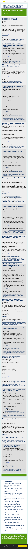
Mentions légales (10, 535)
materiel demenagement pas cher (12, 517)
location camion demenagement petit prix (13, 512)
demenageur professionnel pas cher (13, 43)
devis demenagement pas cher (9, 324)
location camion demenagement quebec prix (14, 495)
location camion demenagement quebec (14, 503)
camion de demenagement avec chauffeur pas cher (14, 469)
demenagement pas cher (9, 62)
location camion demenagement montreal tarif (14, 499)
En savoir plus (21, 547)
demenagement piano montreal (18, 352)
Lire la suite (5, 35)
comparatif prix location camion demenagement (11, 515)
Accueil (3, 535)
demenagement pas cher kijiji (13, 146)
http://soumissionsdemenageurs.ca (12, 196)
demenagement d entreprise (10, 262)
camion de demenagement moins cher (13, 509)
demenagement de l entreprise (10, 260)
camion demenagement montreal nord (13, 488)
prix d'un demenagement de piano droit (16, 412)
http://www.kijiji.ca (9, 465)
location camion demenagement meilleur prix (14, 529)
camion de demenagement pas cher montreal (12, 486)
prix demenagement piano (12, 415)
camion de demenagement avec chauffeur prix (15, 468)
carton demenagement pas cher (15, 233)
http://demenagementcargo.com (12, 348)
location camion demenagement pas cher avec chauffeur (14, 526)
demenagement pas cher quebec (8, 41)
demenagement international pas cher (13, 506)
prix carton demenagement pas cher (17, 230)
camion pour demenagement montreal (15, 296)
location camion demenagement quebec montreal (14, 490)
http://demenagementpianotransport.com (14, 437)
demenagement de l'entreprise (16, 259)
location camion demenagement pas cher (13, 520)
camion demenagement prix (9, 470)
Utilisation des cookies (13, 536)
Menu (25, 1)
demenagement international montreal (13, 493)
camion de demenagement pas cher (13, 40)
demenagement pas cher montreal (8, 82)
